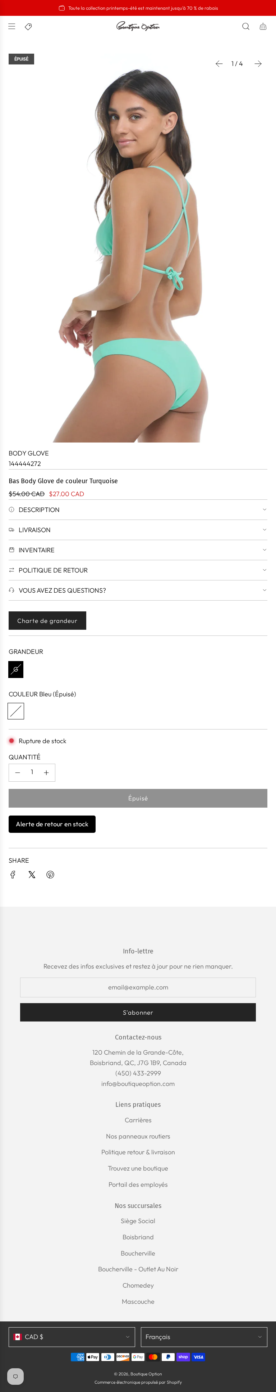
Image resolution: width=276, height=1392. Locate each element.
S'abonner (138, 1012)
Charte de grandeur (47, 620)
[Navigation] (11, 26)
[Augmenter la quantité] (46, 772)
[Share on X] (31, 876)
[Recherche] (245, 26)
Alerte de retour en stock (52, 824)
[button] (219, 63)
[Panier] (263, 26)
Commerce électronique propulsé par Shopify (138, 1382)
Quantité (25, 757)
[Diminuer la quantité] (17, 772)
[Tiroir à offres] (28, 26)
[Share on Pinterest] (50, 876)
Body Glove (29, 453)
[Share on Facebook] (13, 876)
